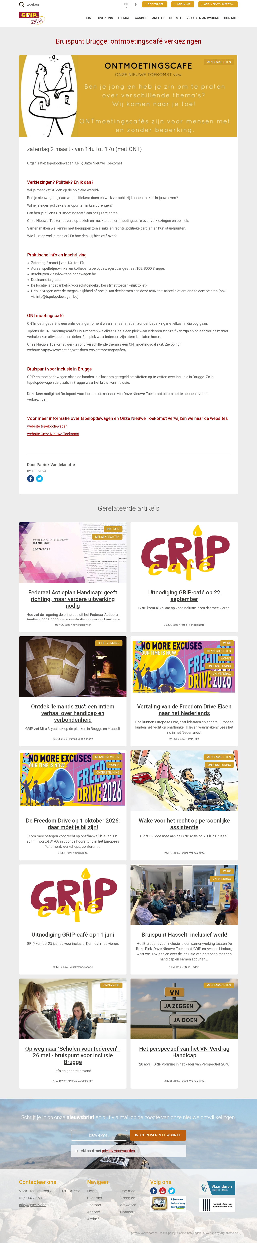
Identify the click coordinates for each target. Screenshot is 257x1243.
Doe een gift (155, 4)
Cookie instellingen (189, 1233)
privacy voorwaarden (118, 1151)
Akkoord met (108, 1151)
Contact (231, 18)
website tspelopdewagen (47, 426)
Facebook (135, 4)
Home (89, 18)
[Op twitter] (171, 1190)
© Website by (220, 1233)
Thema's (124, 18)
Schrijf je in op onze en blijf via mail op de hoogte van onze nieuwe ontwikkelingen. (128, 1117)
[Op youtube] (162, 1190)
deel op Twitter (39, 478)
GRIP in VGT (183, 4)
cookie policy (167, 1233)
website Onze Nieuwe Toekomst (53, 434)
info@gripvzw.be (32, 1205)
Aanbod (141, 18)
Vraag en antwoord (203, 18)
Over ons (105, 18)
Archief (158, 18)
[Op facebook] (153, 1190)
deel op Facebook (30, 478)
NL (126, 4)
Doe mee (175, 18)
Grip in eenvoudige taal (219, 4)
